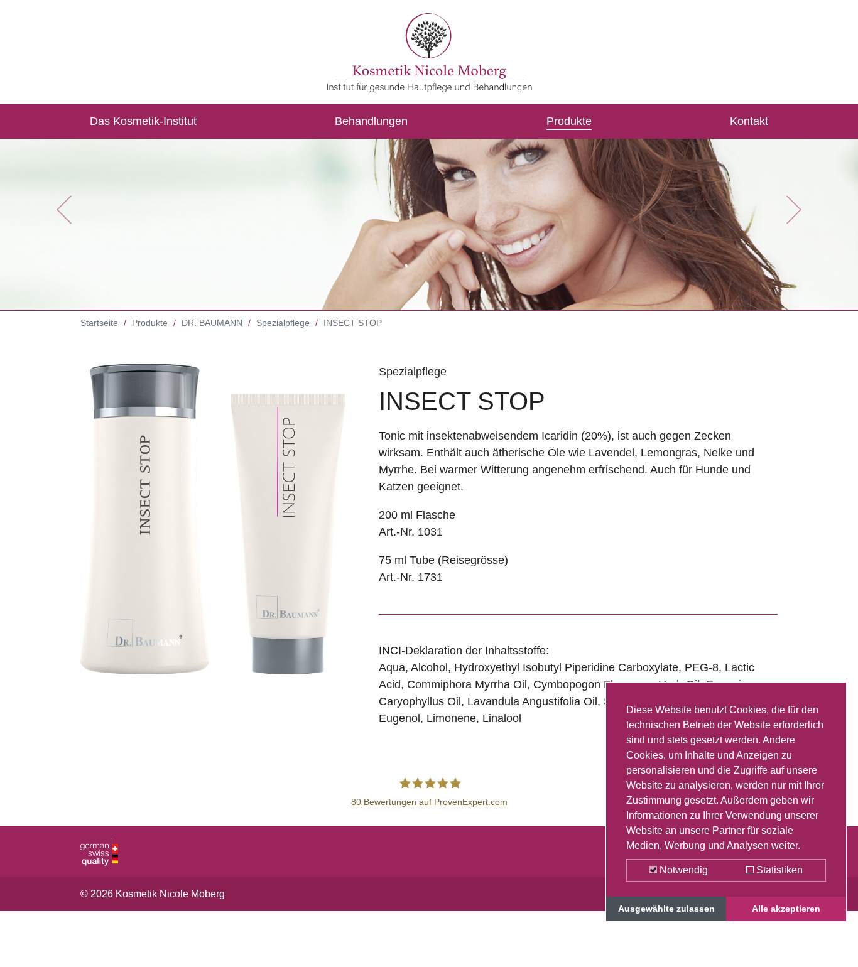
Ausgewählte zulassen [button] (666, 909)
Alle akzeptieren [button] (786, 909)
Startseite (99, 323)
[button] (64, 209)
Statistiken (778, 870)
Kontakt (749, 121)
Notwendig (682, 870)
